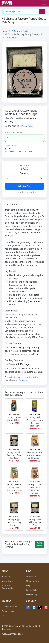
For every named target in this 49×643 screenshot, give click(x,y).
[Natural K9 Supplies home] (7, 3)
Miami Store (7, 581)
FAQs (28, 585)
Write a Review (27, 126)
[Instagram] (34, 607)
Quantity (25, 173)
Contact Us (31, 576)
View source (24, 380)
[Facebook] (28, 607)
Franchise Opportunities (8, 586)
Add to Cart (24, 186)
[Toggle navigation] (44, 3)
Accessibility (31, 594)
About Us (6, 576)
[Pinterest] (46, 607)
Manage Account (9, 606)
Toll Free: (12, 634)
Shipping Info (32, 581)
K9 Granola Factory (20, 31)
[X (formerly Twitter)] (40, 607)
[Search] (42, 11)
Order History (8, 611)
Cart (3, 615)
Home (5, 31)
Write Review (39, 544)
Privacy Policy (32, 590)
